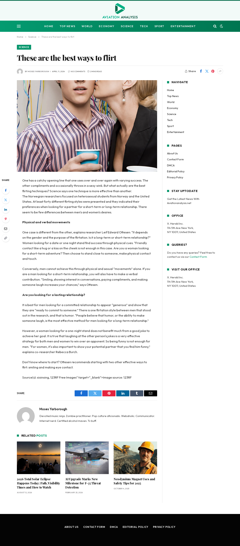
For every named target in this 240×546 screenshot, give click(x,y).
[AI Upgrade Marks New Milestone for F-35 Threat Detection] (87, 457)
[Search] (215, 26)
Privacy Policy (175, 177)
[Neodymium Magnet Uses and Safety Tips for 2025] (135, 457)
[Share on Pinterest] (213, 71)
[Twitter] (5, 200)
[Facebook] (5, 190)
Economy (106, 26)
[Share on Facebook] (201, 71)
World (87, 26)
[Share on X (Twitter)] (207, 71)
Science (127, 26)
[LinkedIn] (5, 209)
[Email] (5, 228)
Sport (159, 26)
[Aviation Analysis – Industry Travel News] (120, 11)
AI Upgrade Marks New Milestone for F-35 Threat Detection (83, 483)
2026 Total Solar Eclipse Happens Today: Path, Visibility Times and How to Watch (38, 483)
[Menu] (19, 26)
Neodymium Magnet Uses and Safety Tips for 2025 (134, 481)
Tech (144, 26)
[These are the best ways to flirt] (87, 126)
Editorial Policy (175, 171)
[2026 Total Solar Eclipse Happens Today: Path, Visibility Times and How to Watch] (38, 457)
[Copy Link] (5, 238)
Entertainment (183, 26)
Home (48, 26)
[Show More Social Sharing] (220, 71)
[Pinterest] (5, 219)
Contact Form (175, 159)
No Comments (78, 71)
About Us (172, 153)
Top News (67, 26)
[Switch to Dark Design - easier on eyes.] (221, 26)
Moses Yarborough (38, 71)
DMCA (171, 165)
